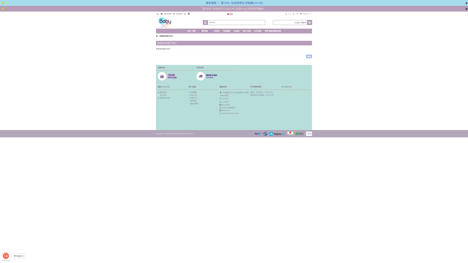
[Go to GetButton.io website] (6, 260)
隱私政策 (193, 101)
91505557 (225, 98)
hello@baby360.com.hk (230, 113)
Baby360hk (226, 105)
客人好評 (163, 95)
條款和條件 (194, 104)
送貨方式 (193, 98)
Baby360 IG (226, 110)
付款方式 (193, 95)
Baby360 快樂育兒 (228, 108)
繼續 (309, 56)
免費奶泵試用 (165, 98)
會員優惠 (193, 92)
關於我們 (163, 92)
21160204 (225, 102)
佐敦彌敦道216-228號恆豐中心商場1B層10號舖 (234, 94)
